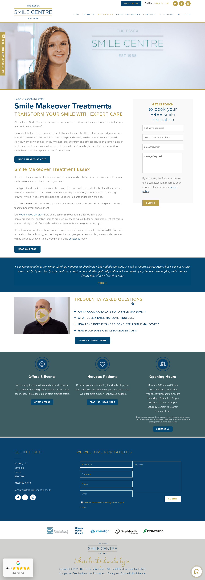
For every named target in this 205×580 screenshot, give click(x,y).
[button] (197, 572)
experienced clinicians (31, 214)
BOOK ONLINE (131, 3)
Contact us (163, 429)
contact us (74, 238)
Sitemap (141, 573)
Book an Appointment (32, 159)
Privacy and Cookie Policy (121, 573)
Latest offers (42, 402)
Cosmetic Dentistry (33, 99)
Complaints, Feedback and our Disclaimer (81, 573)
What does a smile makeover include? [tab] (106, 318)
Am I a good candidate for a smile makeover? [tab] (112, 311)
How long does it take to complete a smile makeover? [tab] (118, 324)
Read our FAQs (27, 249)
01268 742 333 (161, 3)
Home (17, 99)
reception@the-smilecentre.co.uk (32, 490)
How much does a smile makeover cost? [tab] (107, 330)
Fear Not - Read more (102, 402)
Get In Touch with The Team (2, 56)
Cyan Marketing (136, 569)
